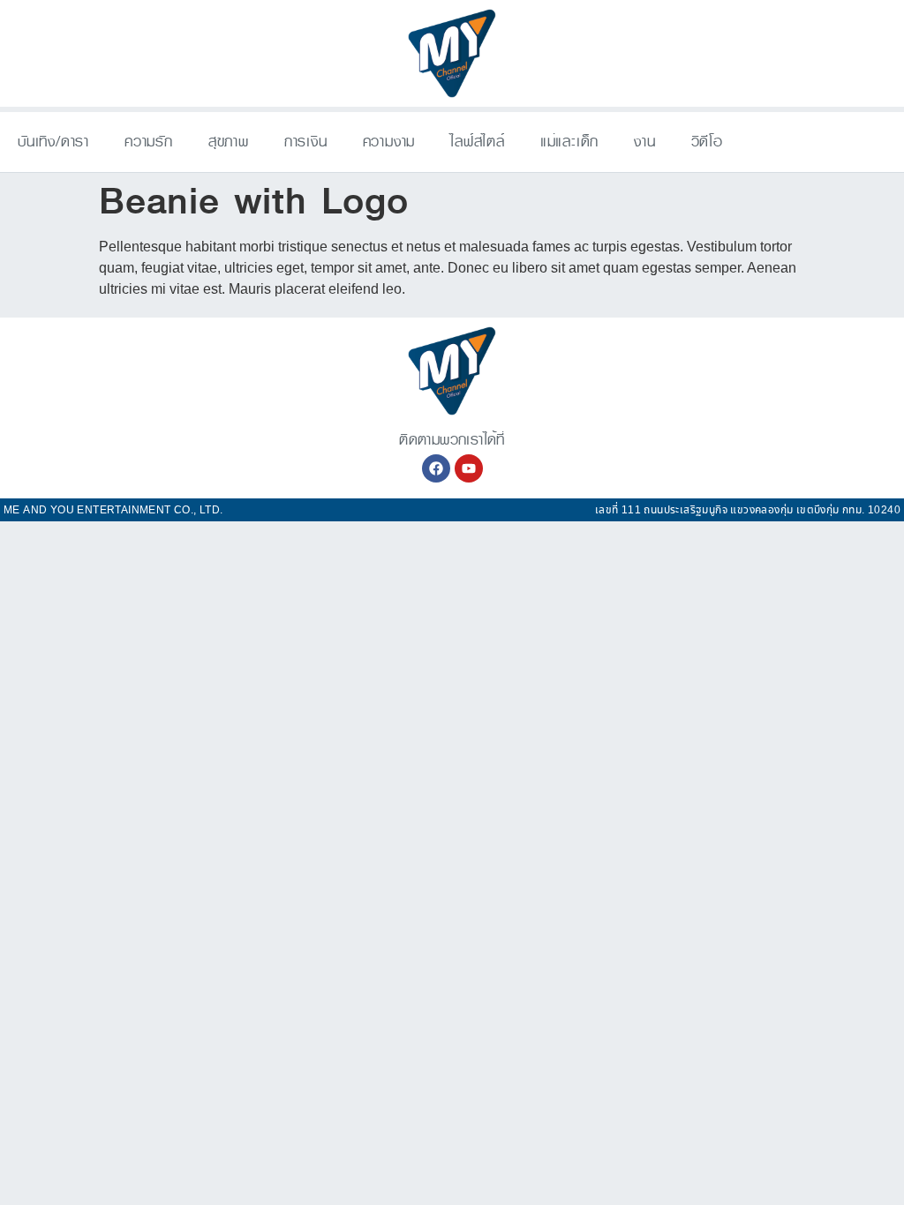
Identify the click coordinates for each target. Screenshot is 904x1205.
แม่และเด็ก (569, 141)
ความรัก (148, 141)
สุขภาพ (228, 141)
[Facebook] (436, 468)
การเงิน (306, 141)
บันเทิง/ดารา (53, 141)
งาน (644, 141)
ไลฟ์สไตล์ (477, 141)
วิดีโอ (707, 141)
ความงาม (389, 141)
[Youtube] (469, 468)
